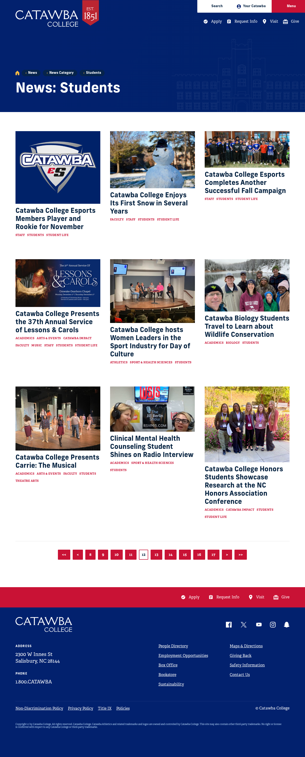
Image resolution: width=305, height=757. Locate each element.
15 (185, 554)
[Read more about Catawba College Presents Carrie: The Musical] (58, 418)
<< (64, 554)
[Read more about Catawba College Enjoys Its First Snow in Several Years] (152, 159)
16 (199, 554)
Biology (233, 343)
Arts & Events (49, 338)
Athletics (119, 362)
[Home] (17, 73)
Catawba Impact (77, 338)
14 (171, 554)
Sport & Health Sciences (151, 362)
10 (117, 554)
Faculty (117, 219)
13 (156, 554)
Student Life (57, 235)
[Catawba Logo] (44, 624)
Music (36, 345)
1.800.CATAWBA (33, 682)
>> (241, 554)
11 (130, 554)
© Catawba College (272, 708)
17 (213, 554)
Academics (25, 338)
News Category (61, 73)
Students (93, 73)
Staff (20, 235)
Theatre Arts (27, 481)
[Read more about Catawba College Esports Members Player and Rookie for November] (58, 167)
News (32, 73)
